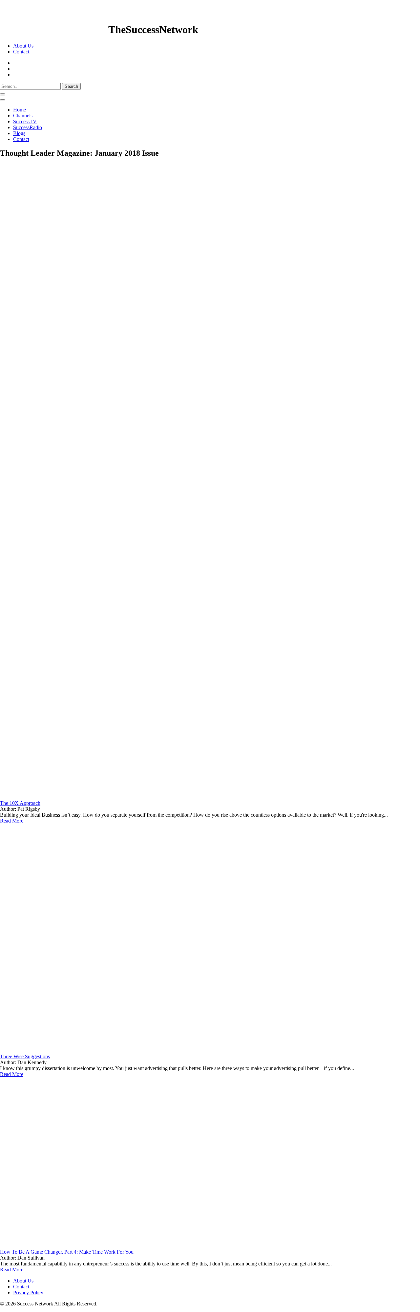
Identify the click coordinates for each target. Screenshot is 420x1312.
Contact (21, 51)
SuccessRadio (27, 127)
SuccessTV (25, 121)
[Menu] (2, 100)
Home (19, 109)
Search (71, 86)
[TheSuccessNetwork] (54, 29)
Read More (11, 821)
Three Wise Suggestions (25, 1056)
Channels (22, 115)
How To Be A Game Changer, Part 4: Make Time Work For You (67, 1252)
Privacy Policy (28, 1292)
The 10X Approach (20, 803)
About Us (23, 46)
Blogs (19, 133)
